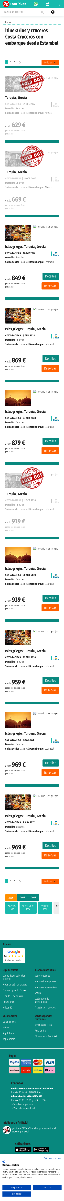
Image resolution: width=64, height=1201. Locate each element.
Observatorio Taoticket (46, 1036)
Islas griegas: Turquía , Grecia (25, 246)
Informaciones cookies (46, 987)
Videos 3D (7, 1007)
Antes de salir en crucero (15, 984)
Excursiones (8, 1001)
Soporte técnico (42, 975)
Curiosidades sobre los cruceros (14, 977)
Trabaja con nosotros (45, 1007)
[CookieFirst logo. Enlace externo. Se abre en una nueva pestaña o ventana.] (3, 1161)
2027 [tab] (22, 897)
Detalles (50, 276)
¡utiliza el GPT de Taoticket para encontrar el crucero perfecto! (34, 1130)
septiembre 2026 (28, 908)
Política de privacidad (53, 1158)
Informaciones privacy (45, 981)
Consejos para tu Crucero (15, 990)
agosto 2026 (12, 908)
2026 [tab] (11, 897)
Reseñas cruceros (43, 1024)
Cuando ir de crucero (13, 996)
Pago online (40, 1030)
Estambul (24, 262)
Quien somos (9, 1021)
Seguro (38, 993)
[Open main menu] (59, 12)
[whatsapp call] (36, 4)
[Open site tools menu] (59, 4)
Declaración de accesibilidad (42, 1000)
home (8, 22)
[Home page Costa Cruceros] (56, 253)
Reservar (50, 286)
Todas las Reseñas (13, 960)
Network (7, 1027)
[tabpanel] (32, 908)
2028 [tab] (33, 897)
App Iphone (8, 1033)
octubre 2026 (45, 908)
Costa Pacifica (13, 253)
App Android (9, 1039)
